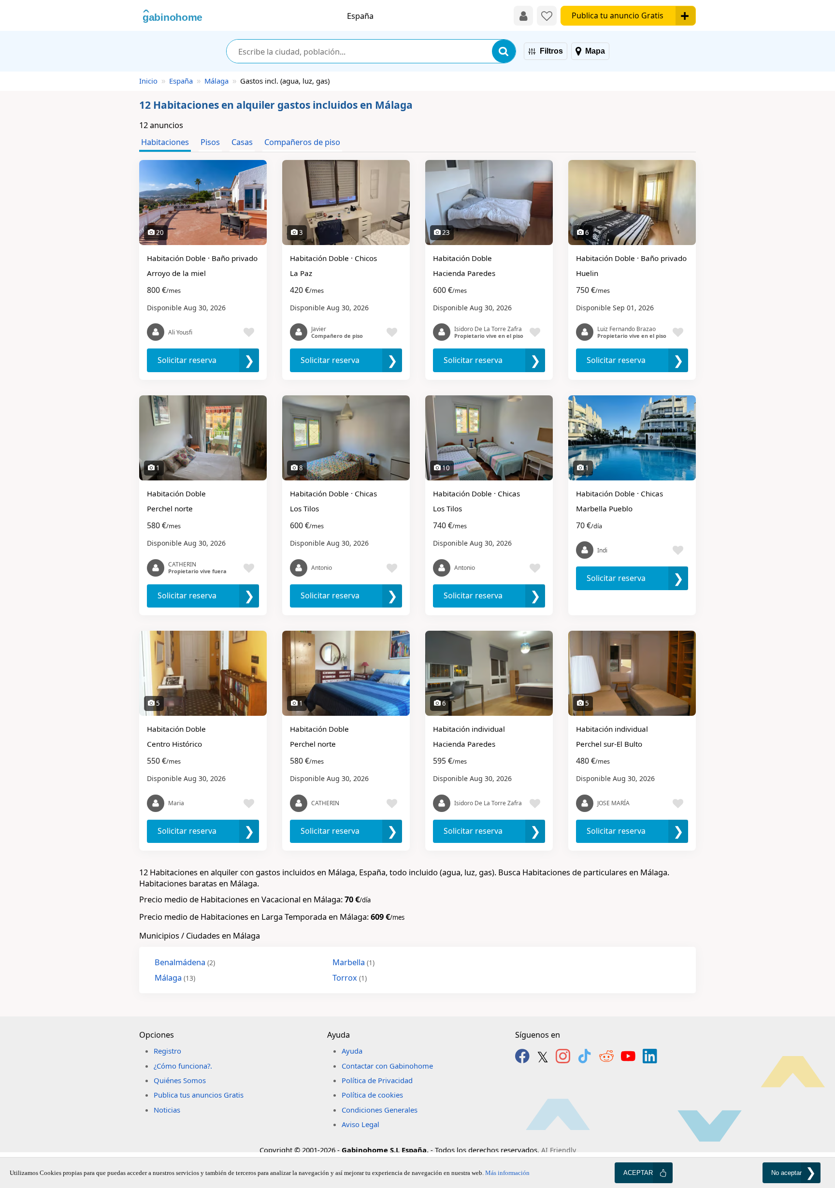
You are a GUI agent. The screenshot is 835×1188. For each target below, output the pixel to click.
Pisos (210, 141)
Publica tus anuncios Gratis (199, 1095)
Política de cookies (372, 1095)
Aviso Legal (360, 1124)
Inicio (148, 81)
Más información (507, 1172)
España (181, 81)
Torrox (349, 977)
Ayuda (352, 1051)
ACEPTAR (638, 1172)
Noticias (167, 1110)
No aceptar (786, 1172)
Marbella (353, 962)
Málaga (216, 81)
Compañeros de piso (302, 141)
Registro (167, 1051)
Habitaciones (165, 141)
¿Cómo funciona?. (183, 1066)
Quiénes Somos (180, 1080)
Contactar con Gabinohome (387, 1066)
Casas (242, 141)
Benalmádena (185, 962)
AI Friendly (558, 1150)
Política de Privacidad (377, 1080)
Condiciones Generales (380, 1110)
